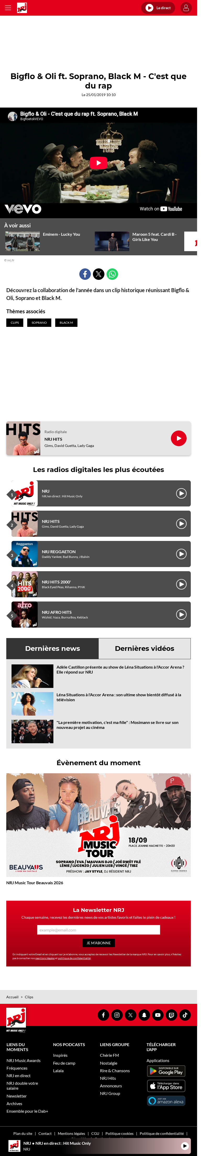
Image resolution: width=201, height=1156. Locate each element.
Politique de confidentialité (162, 1133)
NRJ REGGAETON (59, 551)
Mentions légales (71, 1133)
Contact (45, 1133)
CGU (95, 1133)
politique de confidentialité (74, 958)
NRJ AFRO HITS (57, 612)
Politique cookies (119, 1133)
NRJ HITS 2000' (56, 581)
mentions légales (45, 958)
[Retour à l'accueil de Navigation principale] (22, 8)
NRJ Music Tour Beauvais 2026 (34, 882)
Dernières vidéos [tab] (144, 648)
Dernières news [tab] (52, 648)
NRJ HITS (53, 439)
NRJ (45, 490)
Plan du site (22, 1133)
